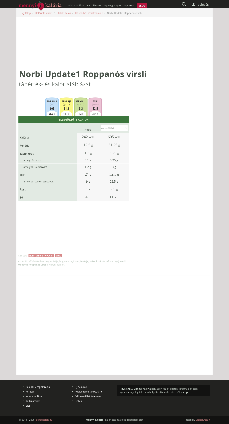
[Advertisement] (114, 43)
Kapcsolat (129, 5)
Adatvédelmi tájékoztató (88, 391)
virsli (59, 255)
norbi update (36, 255)
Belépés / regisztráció (38, 386)
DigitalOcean (203, 419)
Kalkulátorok (94, 5)
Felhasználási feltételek (88, 396)
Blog (142, 5)
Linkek (78, 401)
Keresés (30, 391)
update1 (49, 255)
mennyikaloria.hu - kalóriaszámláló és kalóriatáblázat (40, 6)
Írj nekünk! (81, 386)
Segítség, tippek (112, 5)
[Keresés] (184, 4)
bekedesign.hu (44, 419)
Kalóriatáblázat (76, 5)
